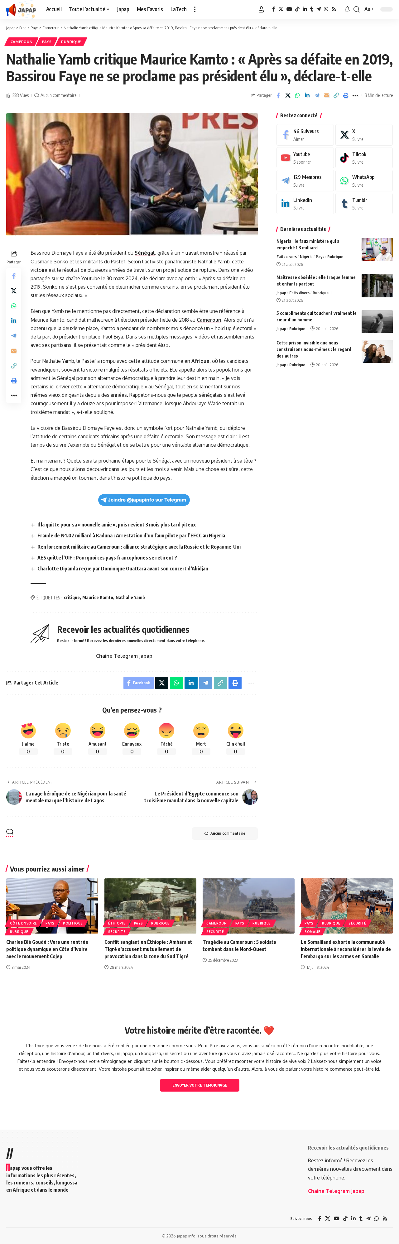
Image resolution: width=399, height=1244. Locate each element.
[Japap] (21, 9)
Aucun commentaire (58, 95)
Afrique (200, 361)
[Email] (326, 95)
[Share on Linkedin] (307, 95)
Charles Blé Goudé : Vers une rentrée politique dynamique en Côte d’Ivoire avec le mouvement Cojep (47, 949)
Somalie (312, 932)
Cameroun (22, 41)
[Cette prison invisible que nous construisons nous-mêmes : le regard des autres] (377, 351)
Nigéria (306, 256)
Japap (281, 292)
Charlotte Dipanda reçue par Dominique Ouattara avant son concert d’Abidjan (122, 568)
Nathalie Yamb (130, 597)
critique (72, 597)
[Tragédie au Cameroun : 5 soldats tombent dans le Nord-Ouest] (249, 906)
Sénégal (145, 253)
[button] (194, 9)
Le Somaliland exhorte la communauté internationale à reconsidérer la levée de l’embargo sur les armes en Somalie (346, 949)
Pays (47, 41)
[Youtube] (305, 158)
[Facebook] (274, 9)
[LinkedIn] (305, 9)
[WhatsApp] (326, 9)
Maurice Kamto (97, 597)
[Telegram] (318, 9)
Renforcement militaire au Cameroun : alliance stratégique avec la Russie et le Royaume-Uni (139, 547)
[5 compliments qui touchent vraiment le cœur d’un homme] (377, 322)
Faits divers (286, 256)
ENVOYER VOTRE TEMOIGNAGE (199, 1085)
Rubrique (71, 41)
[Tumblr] (312, 9)
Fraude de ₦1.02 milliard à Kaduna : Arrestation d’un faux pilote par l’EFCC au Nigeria (131, 535)
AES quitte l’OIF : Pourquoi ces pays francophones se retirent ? (107, 558)
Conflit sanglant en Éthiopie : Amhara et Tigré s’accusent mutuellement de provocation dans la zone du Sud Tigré (148, 949)
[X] (281, 9)
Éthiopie (117, 923)
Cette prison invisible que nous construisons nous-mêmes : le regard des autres (313, 349)
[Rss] (334, 9)
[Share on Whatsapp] (297, 95)
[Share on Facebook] (278, 95)
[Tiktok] (364, 158)
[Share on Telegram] (316, 95)
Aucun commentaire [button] (227, 833)
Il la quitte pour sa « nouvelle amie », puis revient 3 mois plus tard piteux (116, 524)
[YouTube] (289, 9)
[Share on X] (287, 95)
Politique (73, 923)
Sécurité (117, 932)
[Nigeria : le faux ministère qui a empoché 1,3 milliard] (377, 249)
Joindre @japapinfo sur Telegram (147, 500)
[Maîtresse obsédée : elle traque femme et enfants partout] (377, 285)
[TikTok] (297, 9)
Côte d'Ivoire (23, 923)
